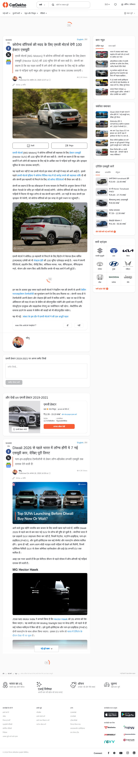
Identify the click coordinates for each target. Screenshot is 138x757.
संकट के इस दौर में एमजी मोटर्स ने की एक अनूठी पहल (45, 316)
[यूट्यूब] (120, 753)
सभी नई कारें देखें (107, 232)
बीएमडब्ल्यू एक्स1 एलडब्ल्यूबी (118, 200)
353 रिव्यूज (52, 409)
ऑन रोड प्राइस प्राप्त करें (69, 414)
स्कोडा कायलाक (114, 210)
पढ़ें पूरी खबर (45, 648)
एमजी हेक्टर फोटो (21, 429)
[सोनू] (15, 78)
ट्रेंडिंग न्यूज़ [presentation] (100, 46)
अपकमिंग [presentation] (108, 172)
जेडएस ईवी (38, 260)
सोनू (20, 77)
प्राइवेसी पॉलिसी (7, 724)
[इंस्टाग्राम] (127, 753)
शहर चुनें (130, 13)
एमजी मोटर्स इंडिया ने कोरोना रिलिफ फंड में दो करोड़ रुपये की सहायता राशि (49, 175)
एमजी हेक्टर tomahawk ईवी (119, 178)
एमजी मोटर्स (18, 152)
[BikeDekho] (110, 727)
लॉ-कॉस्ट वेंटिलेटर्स (55, 179)
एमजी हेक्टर (50, 404)
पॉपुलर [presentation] (118, 172)
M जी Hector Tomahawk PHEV (119, 190)
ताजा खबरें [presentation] (111, 46)
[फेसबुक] (108, 753)
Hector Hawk (61, 619)
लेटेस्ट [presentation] (98, 172)
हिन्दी (106, 4)
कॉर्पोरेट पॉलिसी (7, 728)
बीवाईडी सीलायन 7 (115, 220)
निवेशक (5, 732)
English (80, 39)
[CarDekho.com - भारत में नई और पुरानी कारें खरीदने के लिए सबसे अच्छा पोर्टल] (14, 5)
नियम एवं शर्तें (6, 720)
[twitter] (114, 753)
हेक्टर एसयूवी (75, 152)
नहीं (79, 325)
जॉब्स (4, 716)
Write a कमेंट (21, 85)
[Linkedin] (134, 753)
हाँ (67, 325)
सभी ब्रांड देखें (100, 289)
